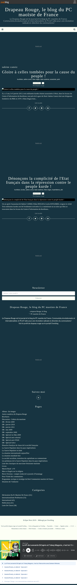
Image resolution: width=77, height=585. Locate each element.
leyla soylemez (45, 79)
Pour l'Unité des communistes (12, 476)
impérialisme (56, 190)
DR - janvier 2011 (8, 427)
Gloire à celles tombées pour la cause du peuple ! (38, 74)
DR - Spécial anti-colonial (11, 437)
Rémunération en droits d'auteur (19, 528)
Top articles (50, 526)
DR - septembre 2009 (9, 432)
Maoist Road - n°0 (8, 469)
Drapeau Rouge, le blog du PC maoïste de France (38, 12)
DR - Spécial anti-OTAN (10, 440)
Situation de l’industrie (10, 482)
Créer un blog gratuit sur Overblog (37, 526)
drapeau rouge (36, 323)
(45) (8, 500)
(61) (17, 495)
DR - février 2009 (8, 422)
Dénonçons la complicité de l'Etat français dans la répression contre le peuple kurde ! (38, 182)
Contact (56, 526)
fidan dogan (36, 79)
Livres (4, 466)
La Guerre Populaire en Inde (12, 450)
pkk (62, 190)
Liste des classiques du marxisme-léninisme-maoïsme (21, 463)
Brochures (5, 417)
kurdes (23, 190)
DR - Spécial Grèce (9, 443)
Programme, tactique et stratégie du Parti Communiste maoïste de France (27, 479)
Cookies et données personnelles (45, 528)
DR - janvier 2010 (8, 424)
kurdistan (20, 79)
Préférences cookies (60, 528)
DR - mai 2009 (7, 430)
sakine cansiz (28, 79)
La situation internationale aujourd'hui (15, 453)
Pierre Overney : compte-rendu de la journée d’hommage (22, 474)
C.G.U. (72, 526)
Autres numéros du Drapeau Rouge (14, 414)
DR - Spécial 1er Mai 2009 (11, 435)
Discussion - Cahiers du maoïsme (14, 419)
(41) (8, 503)
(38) (9, 505)
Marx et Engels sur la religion (12, 471)
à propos (52, 555)
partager (41, 555)
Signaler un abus (64, 526)
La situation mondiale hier (11, 456)
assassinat (53, 79)
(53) (14, 498)
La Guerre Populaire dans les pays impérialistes (19, 448)
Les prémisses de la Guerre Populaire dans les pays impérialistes (25, 461)
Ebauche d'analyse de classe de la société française (20, 445)
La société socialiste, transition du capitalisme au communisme (24, 458)
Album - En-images (9, 411)
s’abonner (29, 555)
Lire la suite (38, 103)
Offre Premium (32, 528)
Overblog (50, 520)
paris (58, 79)
